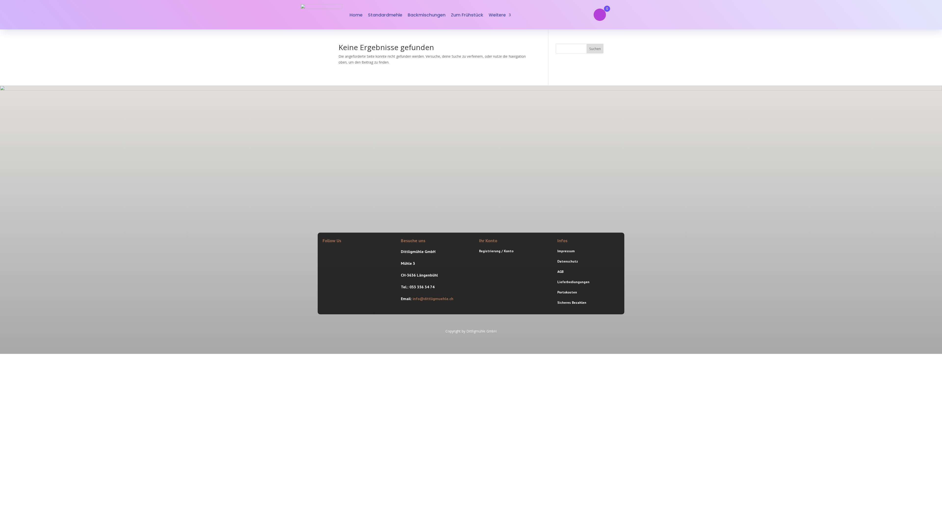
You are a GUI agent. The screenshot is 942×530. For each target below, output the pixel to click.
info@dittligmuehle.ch (433, 298)
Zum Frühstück (467, 15)
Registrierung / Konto (496, 251)
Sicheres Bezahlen (571, 302)
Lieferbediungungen (573, 282)
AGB (560, 271)
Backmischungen (426, 15)
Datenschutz (567, 261)
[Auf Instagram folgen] (338, 252)
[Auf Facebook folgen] (326, 252)
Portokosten (567, 292)
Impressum (566, 251)
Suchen (595, 48)
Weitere (497, 15)
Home (356, 15)
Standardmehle (385, 15)
